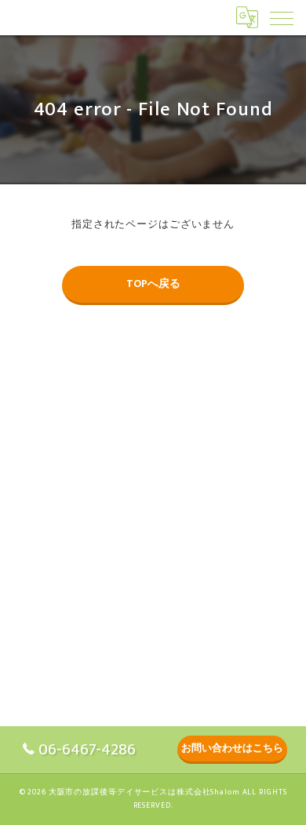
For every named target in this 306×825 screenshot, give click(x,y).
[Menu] (281, 17)
